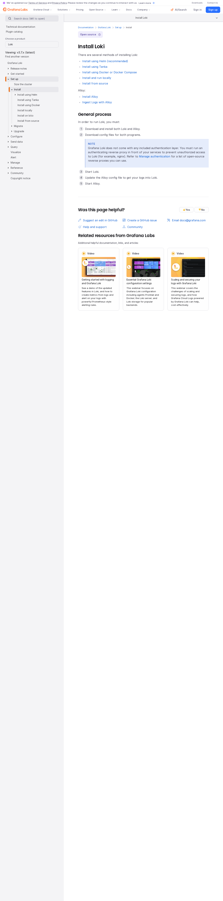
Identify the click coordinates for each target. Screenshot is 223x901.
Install (17, 89)
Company (142, 9)
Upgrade (19, 131)
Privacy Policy (59, 2)
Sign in (197, 9)
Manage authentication (154, 156)
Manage (15, 162)
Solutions (62, 9)
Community (17, 173)
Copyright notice (20, 178)
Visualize (16, 152)
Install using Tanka (94, 66)
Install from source (95, 83)
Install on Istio (25, 115)
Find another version (17, 56)
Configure (16, 136)
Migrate (18, 126)
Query (14, 146)
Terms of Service (37, 2)
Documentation (86, 27)
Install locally (25, 110)
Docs (129, 9)
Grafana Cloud (41, 9)
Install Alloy (90, 96)
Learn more (145, 3)
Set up (118, 27)
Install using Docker (29, 105)
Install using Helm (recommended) (105, 61)
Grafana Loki (104, 27)
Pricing (79, 9)
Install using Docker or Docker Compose (109, 72)
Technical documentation (20, 26)
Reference (17, 167)
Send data (17, 141)
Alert (13, 157)
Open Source (96, 9)
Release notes (19, 68)
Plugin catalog (14, 31)
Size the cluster (23, 84)
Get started (17, 73)
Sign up (213, 9)
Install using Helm (27, 94)
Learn (115, 9)
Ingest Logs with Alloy (97, 102)
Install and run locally (96, 78)
